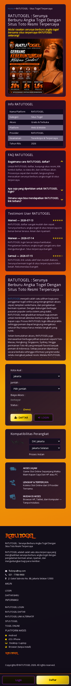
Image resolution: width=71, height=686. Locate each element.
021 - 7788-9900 (16, 574)
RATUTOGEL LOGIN (14, 607)
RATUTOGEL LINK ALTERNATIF (19, 616)
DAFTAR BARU (12, 595)
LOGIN (45, 417)
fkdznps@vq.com (17, 570)
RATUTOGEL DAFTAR (15, 611)
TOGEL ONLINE (12, 625)
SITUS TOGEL (11, 621)
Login (18, 680)
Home (11, 8)
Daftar (53, 679)
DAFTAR (23, 417)
